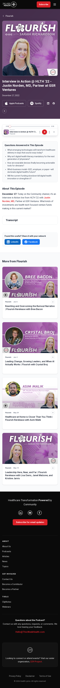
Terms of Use (45, 676)
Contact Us (7, 579)
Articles (5, 556)
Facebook (33, 242)
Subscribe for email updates (30, 522)
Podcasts (6, 551)
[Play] (44, 131)
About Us (6, 546)
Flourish (9, 16)
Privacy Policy (15, 676)
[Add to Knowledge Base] (4, 111)
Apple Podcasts (16, 103)
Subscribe (43, 4)
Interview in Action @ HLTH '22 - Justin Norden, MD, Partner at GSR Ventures (23, 132)
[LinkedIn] (20, 513)
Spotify (38, 103)
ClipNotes (6, 602)
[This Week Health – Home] (9, 4)
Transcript (12, 220)
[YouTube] (30, 513)
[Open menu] (55, 4)
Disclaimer (30, 676)
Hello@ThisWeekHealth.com (30, 632)
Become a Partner (10, 589)
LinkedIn (14, 242)
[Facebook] (39, 513)
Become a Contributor (12, 584)
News (4, 561)
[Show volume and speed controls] (54, 132)
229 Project (36, 661)
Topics (5, 566)
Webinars (6, 607)
